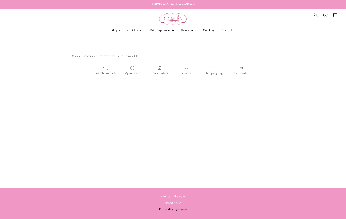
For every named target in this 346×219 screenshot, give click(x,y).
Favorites (187, 73)
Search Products (105, 73)
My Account (132, 73)
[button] (173, 18)
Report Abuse (173, 203)
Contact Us (228, 30)
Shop (115, 30)
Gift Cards (240, 73)
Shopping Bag (214, 73)
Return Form (188, 30)
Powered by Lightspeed (173, 209)
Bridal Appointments (162, 30)
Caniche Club (135, 30)
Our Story (208, 30)
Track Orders (159, 73)
